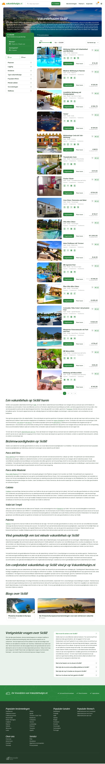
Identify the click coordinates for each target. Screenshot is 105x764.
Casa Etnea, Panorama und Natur (75, 201)
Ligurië (32, 730)
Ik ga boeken (69, 63)
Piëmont (32, 726)
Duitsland (56, 722)
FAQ (31, 739)
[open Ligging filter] (31, 67)
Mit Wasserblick (74, 352)
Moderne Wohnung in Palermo (74, 71)
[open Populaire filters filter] (31, 79)
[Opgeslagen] (97, 3)
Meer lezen (94, 29)
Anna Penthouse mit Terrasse (73, 244)
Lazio (7, 730)
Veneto (32, 722)
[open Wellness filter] (31, 91)
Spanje (55, 717)
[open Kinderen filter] (31, 71)
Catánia (8, 491)
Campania (33, 720)
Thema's (81, 4)
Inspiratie (89, 4)
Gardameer (9, 711)
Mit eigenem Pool (72, 265)
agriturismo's (57, 422)
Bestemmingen (71, 4)
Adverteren (9, 741)
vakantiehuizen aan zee (28, 432)
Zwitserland (56, 728)
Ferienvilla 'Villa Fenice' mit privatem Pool (76, 309)
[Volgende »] (75, 393)
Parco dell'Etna (10, 457)
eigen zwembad (58, 420)
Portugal (56, 730)
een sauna (20, 422)
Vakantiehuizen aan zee (84, 715)
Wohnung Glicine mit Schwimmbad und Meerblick (75, 51)
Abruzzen (8, 728)
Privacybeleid (34, 745)
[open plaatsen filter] (31, 63)
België (55, 720)
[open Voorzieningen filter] (31, 87)
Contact (8, 743)
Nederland (56, 711)
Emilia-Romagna (11, 720)
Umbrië (8, 726)
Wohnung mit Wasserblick (74, 373)
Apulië (31, 713)
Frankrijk (55, 713)
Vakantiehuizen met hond (84, 713)
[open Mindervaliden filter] (31, 83)
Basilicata (32, 717)
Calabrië (8, 722)
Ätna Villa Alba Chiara (71, 287)
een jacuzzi (28, 422)
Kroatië (55, 724)
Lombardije (33, 724)
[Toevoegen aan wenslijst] (92, 50)
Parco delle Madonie (12, 474)
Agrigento (60, 508)
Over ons (8, 739)
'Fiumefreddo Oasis (73, 158)
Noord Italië (9, 717)
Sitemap (8, 745)
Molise (31, 711)
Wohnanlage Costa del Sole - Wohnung (73, 137)
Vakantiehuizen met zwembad (86, 711)
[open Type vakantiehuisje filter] (31, 75)
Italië (50, 15)
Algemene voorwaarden (37, 743)
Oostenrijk (56, 726)
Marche (8, 724)
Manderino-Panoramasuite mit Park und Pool (75, 331)
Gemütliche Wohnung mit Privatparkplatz (72, 94)
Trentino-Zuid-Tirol (35, 715)
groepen (69, 409)
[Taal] (101, 3)
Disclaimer (33, 741)
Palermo (8, 524)
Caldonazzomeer (11, 715)
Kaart (24, 57)
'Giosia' (68, 114)
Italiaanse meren (11, 713)
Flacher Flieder (74, 179)
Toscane (32, 728)
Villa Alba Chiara (70, 222)
